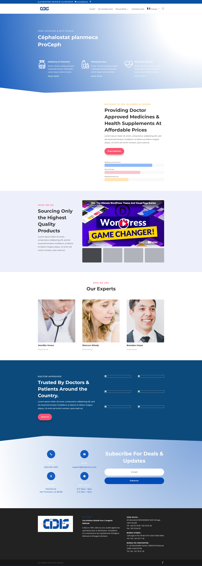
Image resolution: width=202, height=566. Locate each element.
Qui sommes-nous (105, 9)
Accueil (92, 9)
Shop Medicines (114, 151)
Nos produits (121, 9)
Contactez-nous (138, 9)
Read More (53, 76)
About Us (45, 417)
